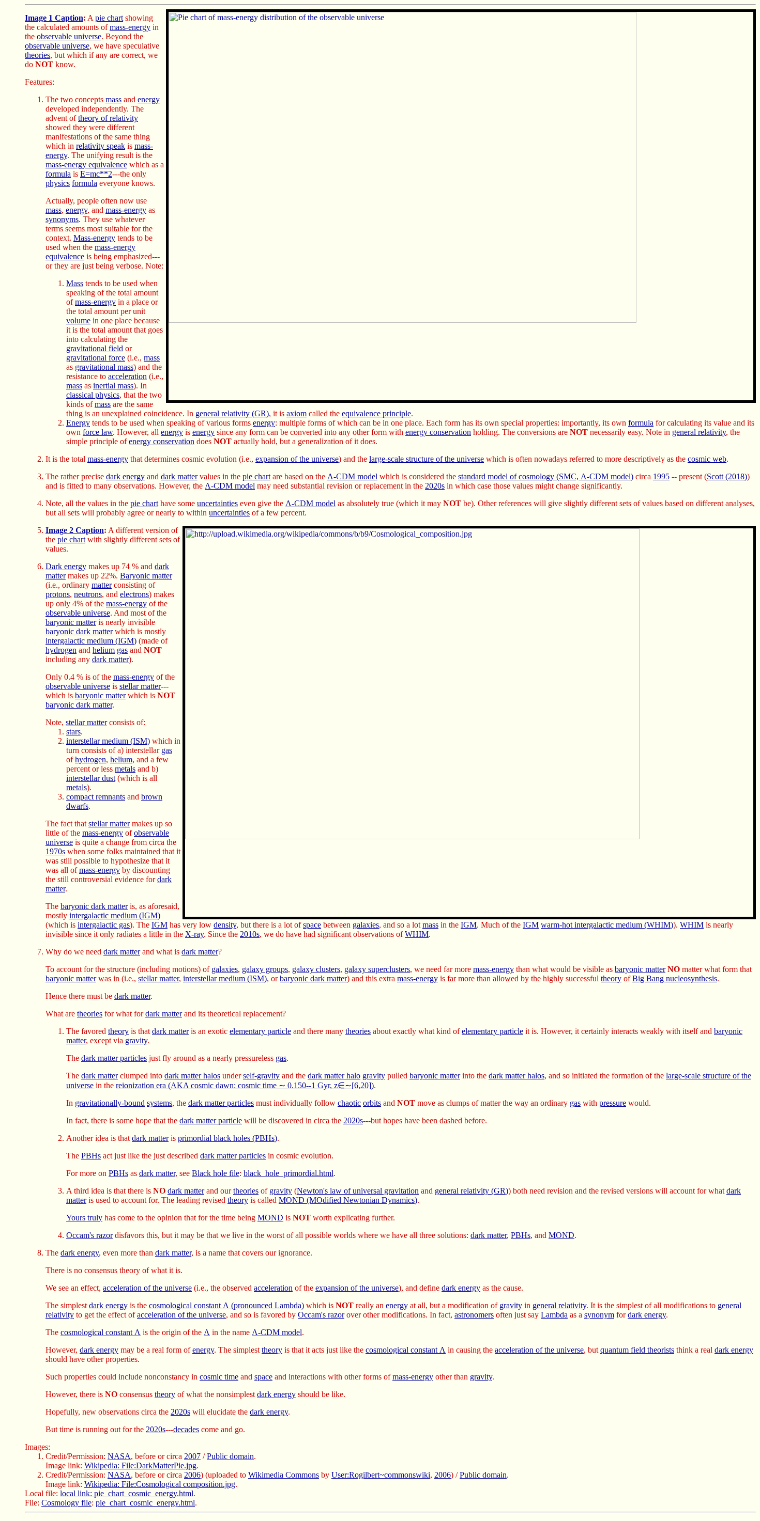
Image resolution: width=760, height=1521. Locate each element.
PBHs (91, 1155)
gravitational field (94, 348)
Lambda (554, 1314)
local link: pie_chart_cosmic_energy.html (126, 1493)
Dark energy (65, 566)
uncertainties (217, 503)
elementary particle (260, 1031)
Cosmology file (66, 1502)
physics (57, 183)
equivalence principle (376, 413)
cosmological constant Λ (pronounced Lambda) (226, 1305)
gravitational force (95, 357)
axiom (296, 413)
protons (57, 594)
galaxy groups (265, 969)
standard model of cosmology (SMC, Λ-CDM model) (545, 476)
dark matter (179, 476)
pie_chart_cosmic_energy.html (145, 1502)
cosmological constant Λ (100, 1332)
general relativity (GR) (232, 413)
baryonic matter (70, 622)
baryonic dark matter (79, 631)
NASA (119, 1456)
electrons (134, 594)
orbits (372, 1103)
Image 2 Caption (74, 530)
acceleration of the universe (147, 1287)
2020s (435, 485)
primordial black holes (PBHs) (227, 1138)
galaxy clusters (316, 969)
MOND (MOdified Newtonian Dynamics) (348, 1200)
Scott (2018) (727, 476)
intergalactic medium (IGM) (90, 640)
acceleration (127, 376)
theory (611, 978)
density (225, 924)
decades (186, 1429)
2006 (192, 1474)
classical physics (92, 394)
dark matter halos (192, 1075)
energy (149, 99)
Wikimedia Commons (283, 1474)
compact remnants (95, 796)
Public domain (230, 1456)
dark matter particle (210, 1120)
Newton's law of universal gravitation (358, 1190)
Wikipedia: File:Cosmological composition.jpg (159, 1484)
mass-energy (130, 27)
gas (122, 650)
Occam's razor (89, 1235)
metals (125, 768)
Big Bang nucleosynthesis (674, 978)
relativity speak (100, 146)
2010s (250, 934)
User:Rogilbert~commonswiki (380, 1474)
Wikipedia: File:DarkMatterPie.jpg (140, 1465)
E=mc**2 (96, 173)
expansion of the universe (297, 458)
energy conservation (438, 432)
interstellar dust (90, 778)
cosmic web (707, 458)
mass (113, 99)
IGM (159, 924)
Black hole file (215, 1173)
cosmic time (219, 1376)
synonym (599, 1314)
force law (98, 432)
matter (102, 585)
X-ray (194, 934)
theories (37, 55)
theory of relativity (108, 118)
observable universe (69, 36)
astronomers (474, 1314)
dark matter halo (334, 1075)
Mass (74, 283)
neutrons (88, 594)
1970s (55, 851)
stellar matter (140, 686)
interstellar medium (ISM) (108, 740)
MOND (270, 1217)
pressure (612, 1103)
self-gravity (261, 1075)
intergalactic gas (104, 924)
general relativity (699, 432)
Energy (78, 422)
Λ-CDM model (352, 476)
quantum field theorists (637, 1349)
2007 (192, 1456)
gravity (136, 1040)
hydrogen (61, 650)
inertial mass (113, 385)
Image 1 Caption (54, 17)
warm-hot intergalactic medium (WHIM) (607, 924)
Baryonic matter (146, 575)
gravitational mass (104, 367)
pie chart (109, 17)
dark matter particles (114, 1058)
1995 (661, 476)
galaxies (366, 924)
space (312, 924)
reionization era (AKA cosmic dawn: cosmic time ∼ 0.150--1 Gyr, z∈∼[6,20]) (245, 1085)
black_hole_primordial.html (288, 1173)
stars (73, 731)
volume (78, 320)
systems (159, 1103)
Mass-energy (94, 237)
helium (104, 650)
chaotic (349, 1103)
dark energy (125, 476)
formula (58, 173)
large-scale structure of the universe (426, 458)
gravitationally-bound (110, 1103)
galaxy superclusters (377, 969)
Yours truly (84, 1217)
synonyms (62, 219)
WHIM (692, 924)
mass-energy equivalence (86, 164)
